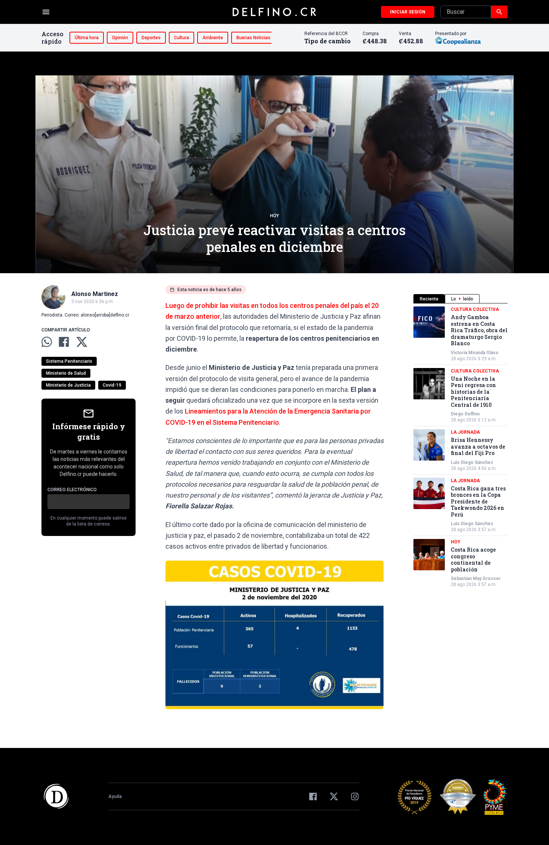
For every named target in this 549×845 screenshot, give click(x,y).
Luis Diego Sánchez (472, 462)
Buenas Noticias (253, 37)
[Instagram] (354, 796)
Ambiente (212, 37)
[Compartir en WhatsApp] (46, 342)
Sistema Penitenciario (69, 361)
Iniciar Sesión (407, 12)
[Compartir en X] (82, 342)
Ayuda (115, 796)
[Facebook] (312, 796)
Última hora (87, 37)
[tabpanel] (460, 446)
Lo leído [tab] (462, 299)
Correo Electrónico (72, 489)
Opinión (120, 37)
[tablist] (460, 298)
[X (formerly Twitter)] (333, 796)
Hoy (274, 215)
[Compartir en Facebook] (64, 342)
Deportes (151, 37)
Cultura (181, 37)
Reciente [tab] (429, 299)
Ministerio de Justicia (68, 385)
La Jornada (465, 432)
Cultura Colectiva (475, 309)
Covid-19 (112, 385)
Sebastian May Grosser (476, 578)
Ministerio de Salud (66, 373)
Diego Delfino (465, 414)
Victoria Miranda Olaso (475, 352)
